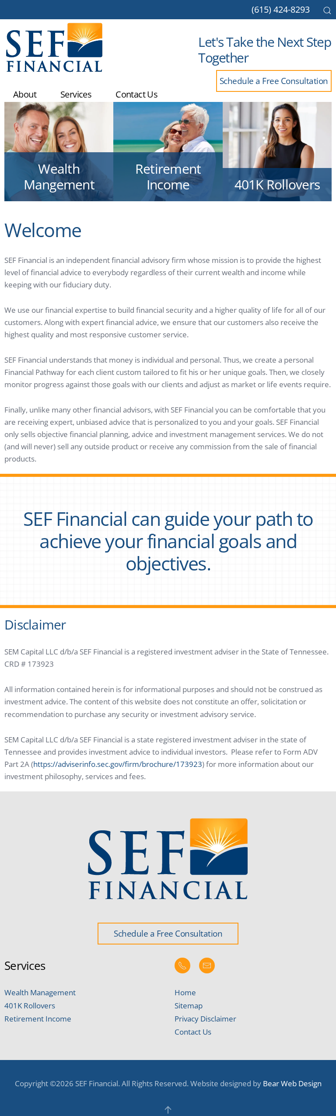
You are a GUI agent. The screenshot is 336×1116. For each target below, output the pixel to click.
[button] (327, 10)
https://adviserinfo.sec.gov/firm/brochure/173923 (117, 764)
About (24, 94)
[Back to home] (54, 47)
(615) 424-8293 (281, 9)
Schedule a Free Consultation (274, 80)
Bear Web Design (292, 1083)
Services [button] (75, 94)
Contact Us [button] (137, 94)
